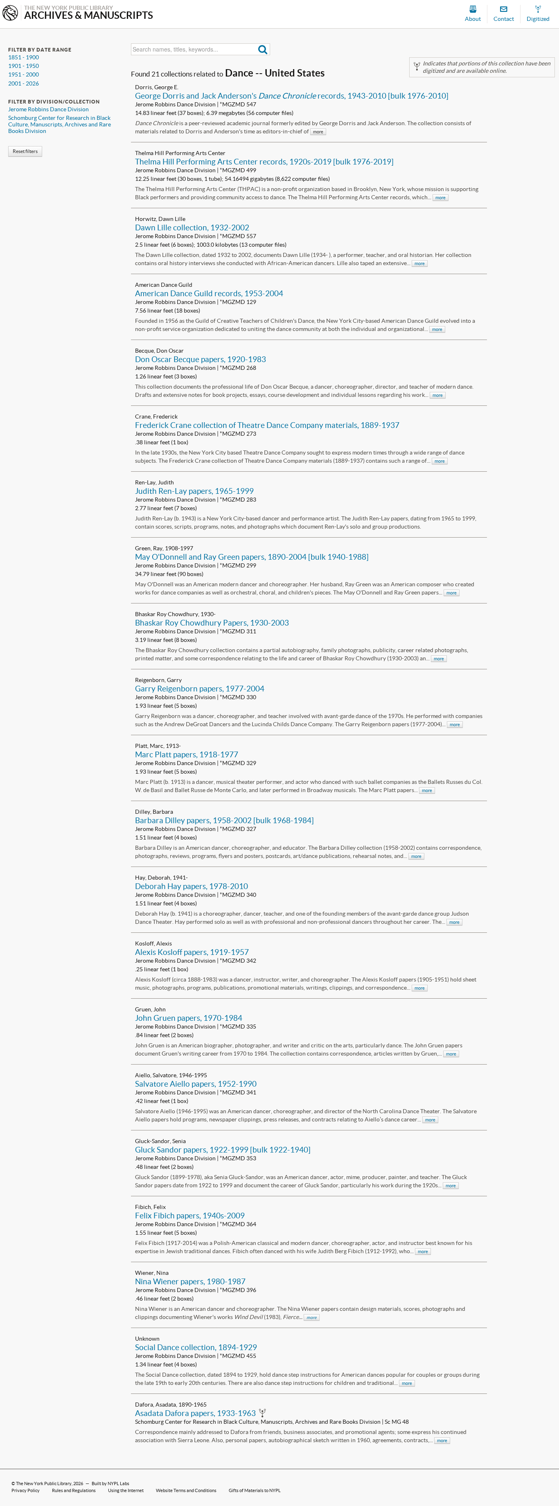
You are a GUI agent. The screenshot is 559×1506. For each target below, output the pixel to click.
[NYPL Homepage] (10, 14)
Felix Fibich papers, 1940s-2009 (190, 1215)
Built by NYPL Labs (110, 1483)
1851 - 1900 (23, 57)
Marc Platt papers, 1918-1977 (186, 754)
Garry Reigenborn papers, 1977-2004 (199, 688)
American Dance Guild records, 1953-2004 (209, 293)
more (440, 197)
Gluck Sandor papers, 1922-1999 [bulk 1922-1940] (223, 1149)
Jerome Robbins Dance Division (48, 109)
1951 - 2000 (23, 74)
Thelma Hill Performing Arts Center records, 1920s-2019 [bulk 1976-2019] (264, 161)
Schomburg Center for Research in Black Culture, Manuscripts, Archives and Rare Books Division (59, 124)
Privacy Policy (25, 1490)
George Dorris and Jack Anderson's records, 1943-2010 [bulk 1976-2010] (292, 95)
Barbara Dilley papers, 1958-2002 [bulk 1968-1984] (224, 820)
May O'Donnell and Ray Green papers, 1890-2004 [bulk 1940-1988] (252, 556)
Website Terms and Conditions (186, 1490)
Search (263, 49)
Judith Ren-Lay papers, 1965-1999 (194, 490)
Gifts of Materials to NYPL (255, 1490)
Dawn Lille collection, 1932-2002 (192, 227)
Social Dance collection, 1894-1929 (196, 1347)
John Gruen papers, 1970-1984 (188, 1017)
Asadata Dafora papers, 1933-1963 (195, 1413)
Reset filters (25, 151)
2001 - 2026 (23, 83)
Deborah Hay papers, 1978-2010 (191, 886)
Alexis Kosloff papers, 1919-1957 (192, 952)
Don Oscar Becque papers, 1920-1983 (200, 359)
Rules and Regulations (74, 1490)
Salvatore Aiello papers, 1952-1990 (196, 1083)
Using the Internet (126, 1490)
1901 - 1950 (23, 66)
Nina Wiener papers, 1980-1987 (190, 1281)
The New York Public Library (44, 1483)
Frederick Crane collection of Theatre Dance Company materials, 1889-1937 (267, 425)
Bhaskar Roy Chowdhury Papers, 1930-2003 (212, 622)
